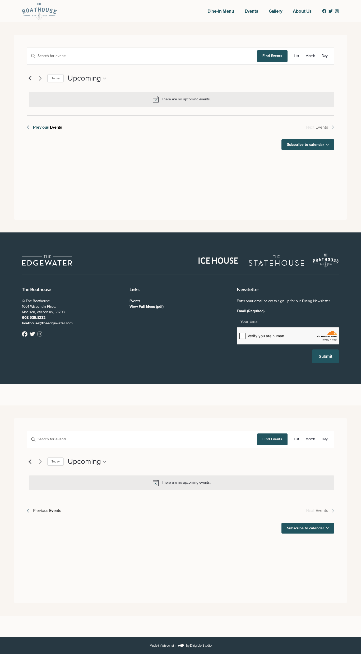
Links (134, 289)
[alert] (181, 99)
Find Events (272, 56)
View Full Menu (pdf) (146, 306)
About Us (302, 11)
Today (55, 78)
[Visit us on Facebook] (324, 11)
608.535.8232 (33, 317)
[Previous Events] (30, 78)
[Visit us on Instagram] (337, 11)
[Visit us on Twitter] (330, 11)
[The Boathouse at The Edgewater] (39, 11)
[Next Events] (40, 78)
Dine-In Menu (220, 11)
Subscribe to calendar (305, 144)
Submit (325, 356)
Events (251, 11)
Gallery (276, 11)
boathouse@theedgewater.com (47, 323)
